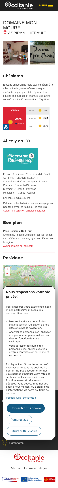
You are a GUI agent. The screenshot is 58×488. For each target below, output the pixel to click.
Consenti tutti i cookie (26, 408)
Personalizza (19, 419)
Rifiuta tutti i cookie (24, 431)
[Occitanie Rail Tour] (20, 169)
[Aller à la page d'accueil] (19, 5)
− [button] (7, 273)
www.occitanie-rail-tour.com (18, 246)
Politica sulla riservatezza (21, 397)
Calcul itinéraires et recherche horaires (24, 210)
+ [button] (7, 269)
